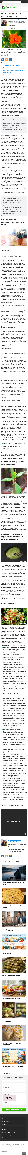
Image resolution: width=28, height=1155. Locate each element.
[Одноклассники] (6, 59)
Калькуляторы (5, 1121)
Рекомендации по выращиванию (11, 65)
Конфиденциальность (6, 1149)
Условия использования (6, 1153)
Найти (20, 2)
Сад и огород (4, 28)
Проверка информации (8, 1135)
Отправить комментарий (14, 1109)
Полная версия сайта (7, 1137)
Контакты (4, 1129)
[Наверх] (24, 1153)
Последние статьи (7, 1118)
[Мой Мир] (10, 59)
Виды (4, 74)
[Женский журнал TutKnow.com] (11, 7)
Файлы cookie (4, 1151)
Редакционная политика (8, 1132)
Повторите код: (6, 1094)
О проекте (5, 1124)
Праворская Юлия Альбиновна (19, 19)
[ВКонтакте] (2, 59)
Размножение (6, 68)
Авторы (4, 1126)
